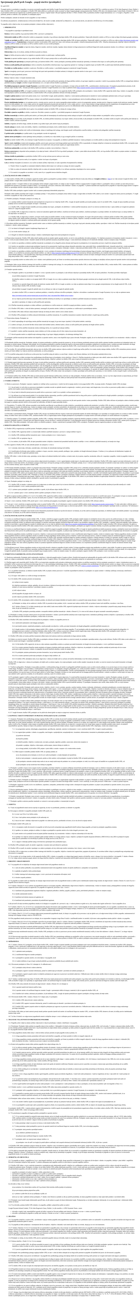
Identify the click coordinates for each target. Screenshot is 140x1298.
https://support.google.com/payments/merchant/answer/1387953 (96, 87)
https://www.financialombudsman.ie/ (47, 507)
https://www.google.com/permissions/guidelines (79, 524)
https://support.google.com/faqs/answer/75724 (65, 253)
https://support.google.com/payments (103, 504)
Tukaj (109, 179)
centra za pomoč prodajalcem (90, 566)
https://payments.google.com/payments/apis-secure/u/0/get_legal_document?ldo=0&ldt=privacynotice (42, 295)
